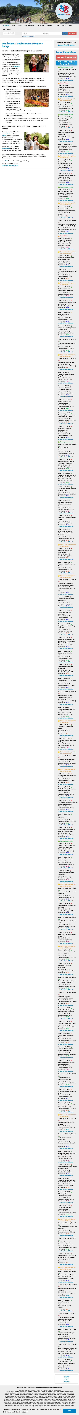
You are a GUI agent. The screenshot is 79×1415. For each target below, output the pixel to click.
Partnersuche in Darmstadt (26, 1394)
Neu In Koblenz (70, 1394)
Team (19, 25)
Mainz (53, 1393)
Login (64, 33)
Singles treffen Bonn (56, 1402)
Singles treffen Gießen (45, 1402)
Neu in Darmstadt (14, 1394)
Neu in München (66, 1403)
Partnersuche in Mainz (68, 1393)
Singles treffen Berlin (55, 1405)
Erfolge (4, 135)
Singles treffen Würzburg (30, 1403)
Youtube (66, 1380)
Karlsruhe (28, 1396)
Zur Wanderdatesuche (66, 57)
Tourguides (16, 66)
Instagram (67, 1381)
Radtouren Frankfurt (47, 1391)
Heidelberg (35, 1394)
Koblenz (64, 1394)
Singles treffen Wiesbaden (32, 1397)
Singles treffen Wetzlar (34, 1402)
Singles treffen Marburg (17, 1403)
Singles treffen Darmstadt (56, 1397)
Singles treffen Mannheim (10, 1399)
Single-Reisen (29, 25)
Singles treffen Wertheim (42, 1400)
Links (25, 1387)
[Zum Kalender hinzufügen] (59, 71)
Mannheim (55, 1396)
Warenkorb (9, 33)
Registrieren (72, 33)
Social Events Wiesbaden (16, 1393)
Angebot (6, 25)
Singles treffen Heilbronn (61, 1399)
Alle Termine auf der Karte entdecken (66, 63)
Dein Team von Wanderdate (10, 165)
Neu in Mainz (59, 1393)
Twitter (66, 1378)
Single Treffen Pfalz (29, 1405)
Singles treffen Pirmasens (10, 1402)
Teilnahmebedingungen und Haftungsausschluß (49, 1387)
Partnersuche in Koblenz (10, 1396)
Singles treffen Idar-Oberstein (54, 1403)
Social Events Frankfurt (58, 1391)
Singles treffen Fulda (41, 1403)
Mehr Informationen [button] (20, 1412)
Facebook (66, 1376)
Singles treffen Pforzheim (37, 1399)
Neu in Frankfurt (15, 1391)
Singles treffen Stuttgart (49, 1399)
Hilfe (13, 25)
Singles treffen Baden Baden (23, 1399)
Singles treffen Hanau (31, 1400)
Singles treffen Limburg (22, 1402)
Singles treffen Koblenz (68, 1397)
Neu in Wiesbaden (27, 1393)
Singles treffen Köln (66, 1402)
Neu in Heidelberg (43, 1394)
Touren (64, 25)
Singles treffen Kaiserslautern (67, 1400)
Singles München (39, 1405)
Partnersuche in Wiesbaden (44, 1393)
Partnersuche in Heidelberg (54, 1394)
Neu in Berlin (47, 1405)
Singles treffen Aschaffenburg (18, 1400)
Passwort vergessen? (28, 36)
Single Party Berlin (65, 1405)
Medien (49, 25)
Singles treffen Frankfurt (19, 1397)
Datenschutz (31, 1387)
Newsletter (6, 148)
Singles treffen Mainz (44, 1397)
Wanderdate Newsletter (67, 45)
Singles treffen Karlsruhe (65, 1396)
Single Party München (19, 1405)
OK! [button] (69, 1411)
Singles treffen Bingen (54, 1400)
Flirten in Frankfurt (37, 1391)
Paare (57, 25)
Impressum (7, 29)
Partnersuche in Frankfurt (26, 1391)
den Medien (7, 134)
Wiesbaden (34, 1393)
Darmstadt (7, 1394)
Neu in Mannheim (48, 1396)
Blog (70, 25)
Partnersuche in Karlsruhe (37, 1396)
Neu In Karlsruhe (21, 1396)
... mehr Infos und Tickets (65, 80)
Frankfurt (8, 1391)
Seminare (40, 25)
